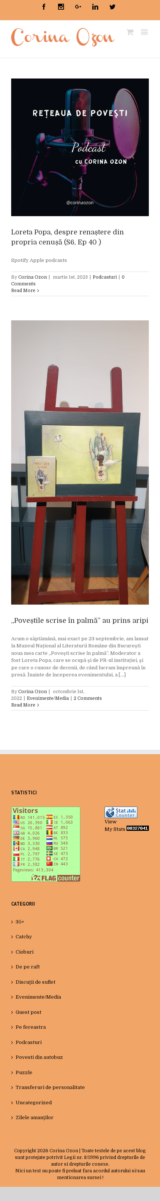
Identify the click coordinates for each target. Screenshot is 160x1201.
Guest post (28, 1012)
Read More (23, 290)
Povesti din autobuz (39, 1057)
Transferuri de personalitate (50, 1087)
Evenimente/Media (48, 698)
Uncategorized (34, 1102)
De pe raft (28, 967)
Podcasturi (105, 277)
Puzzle (24, 1072)
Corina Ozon (32, 277)
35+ (20, 922)
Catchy (24, 936)
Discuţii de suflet (35, 982)
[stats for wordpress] (121, 810)
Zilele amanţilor (35, 1117)
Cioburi (24, 952)
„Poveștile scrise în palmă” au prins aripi (79, 620)
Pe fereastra (31, 1027)
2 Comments (88, 698)
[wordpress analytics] (138, 829)
